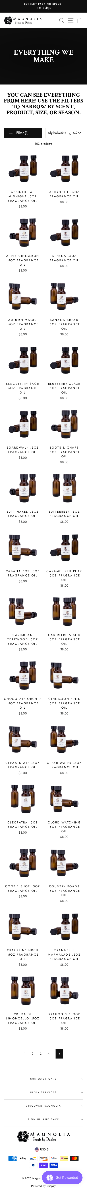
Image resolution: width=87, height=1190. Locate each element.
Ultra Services (43, 1092)
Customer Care (43, 1079)
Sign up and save (43, 1119)
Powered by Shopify (43, 1186)
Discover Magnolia (43, 1106)
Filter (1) (22, 132)
